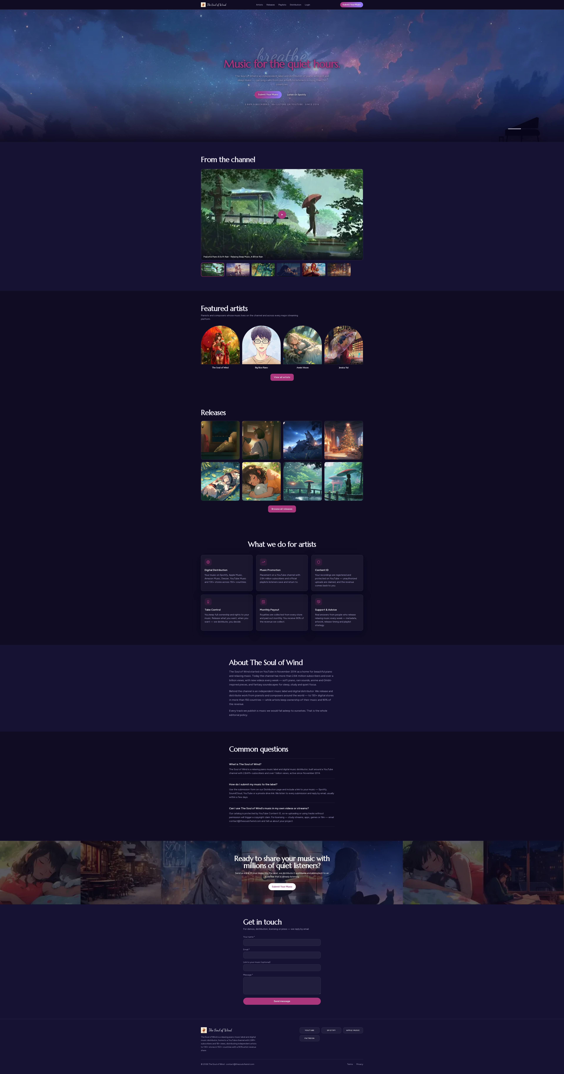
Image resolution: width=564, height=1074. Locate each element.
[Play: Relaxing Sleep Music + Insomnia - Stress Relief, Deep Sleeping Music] (263, 270)
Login (307, 5)
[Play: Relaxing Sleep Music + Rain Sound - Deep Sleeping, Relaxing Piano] (339, 270)
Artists (259, 5)
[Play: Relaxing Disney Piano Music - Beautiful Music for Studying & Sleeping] (313, 270)
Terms (350, 1064)
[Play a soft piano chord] (523, 128)
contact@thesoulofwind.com (240, 1064)
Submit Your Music (352, 4)
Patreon (309, 1038)
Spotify (331, 1030)
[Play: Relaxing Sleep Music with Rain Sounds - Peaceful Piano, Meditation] (288, 270)
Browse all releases (282, 509)
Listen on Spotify (296, 94)
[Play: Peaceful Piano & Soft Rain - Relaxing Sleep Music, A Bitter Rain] (212, 270)
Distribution (295, 5)
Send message (282, 1001)
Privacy (359, 1064)
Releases (270, 5)
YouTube (309, 1030)
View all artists (282, 377)
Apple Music (353, 1030)
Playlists (282, 5)
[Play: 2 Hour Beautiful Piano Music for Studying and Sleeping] (238, 270)
